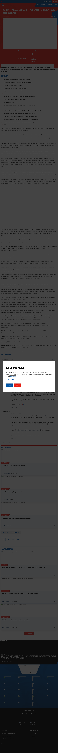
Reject (17, 385)
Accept (9, 385)
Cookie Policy (13, 376)
